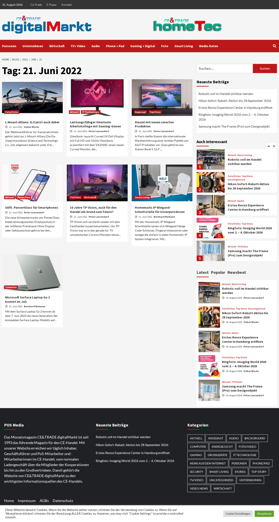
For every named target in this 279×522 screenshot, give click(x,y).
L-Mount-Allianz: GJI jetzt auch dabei (32, 122)
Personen (9, 46)
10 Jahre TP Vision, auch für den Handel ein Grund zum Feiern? (93, 209)
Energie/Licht (222, 446)
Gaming (196, 455)
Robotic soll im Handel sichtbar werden (226, 94)
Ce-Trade (36, 4)
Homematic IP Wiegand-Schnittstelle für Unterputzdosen (160, 209)
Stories (240, 471)
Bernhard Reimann (164, 216)
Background (254, 438)
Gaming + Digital (142, 46)
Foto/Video (11, 112)
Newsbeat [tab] (236, 272)
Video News (199, 488)
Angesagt (140, 112)
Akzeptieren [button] (264, 513)
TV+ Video (78, 46)
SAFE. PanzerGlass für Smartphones (31, 207)
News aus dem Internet (208, 463)
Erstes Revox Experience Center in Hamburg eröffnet (235, 107)
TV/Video (75, 197)
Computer (11, 287)
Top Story (155, 112)
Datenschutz (63, 500)
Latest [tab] (202, 272)
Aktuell (74, 112)
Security (196, 471)
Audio (96, 46)
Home (9, 500)
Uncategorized (236, 179)
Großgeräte (217, 455)
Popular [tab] (218, 272)
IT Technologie (90, 112)
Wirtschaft (57, 46)
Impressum (27, 500)
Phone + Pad (115, 46)
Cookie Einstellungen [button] (238, 513)
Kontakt (66, 4)
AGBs (44, 500)
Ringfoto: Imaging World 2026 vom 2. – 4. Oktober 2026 (234, 116)
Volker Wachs (31, 126)
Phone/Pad (23, 197)
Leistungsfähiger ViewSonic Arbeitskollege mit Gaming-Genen (95, 124)
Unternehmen (32, 46)
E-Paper (52, 4)
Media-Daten (208, 46)
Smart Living (183, 46)
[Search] (274, 46)
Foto (164, 46)
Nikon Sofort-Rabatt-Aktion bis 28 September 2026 (235, 100)
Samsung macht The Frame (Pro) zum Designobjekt (234, 126)
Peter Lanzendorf (99, 131)
